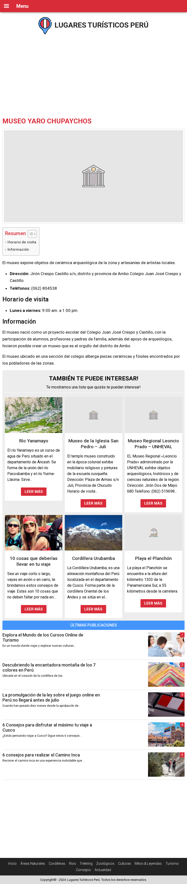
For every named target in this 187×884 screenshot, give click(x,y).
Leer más (34, 491)
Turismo (172, 863)
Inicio (12, 863)
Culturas (124, 863)
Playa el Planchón (153, 558)
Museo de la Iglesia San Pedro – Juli (93, 443)
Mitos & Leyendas (148, 863)
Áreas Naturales (32, 863)
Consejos (83, 870)
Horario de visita (22, 242)
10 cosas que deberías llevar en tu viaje (33, 561)
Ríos (72, 863)
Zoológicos (105, 863)
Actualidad (103, 870)
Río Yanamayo (33, 441)
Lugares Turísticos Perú (101, 25)
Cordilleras (57, 863)
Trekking (86, 863)
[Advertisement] (93, 75)
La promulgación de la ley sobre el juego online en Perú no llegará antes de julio (51, 697)
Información (18, 249)
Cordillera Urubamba (93, 558)
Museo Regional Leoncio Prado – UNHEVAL (153, 443)
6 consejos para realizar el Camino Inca (41, 754)
